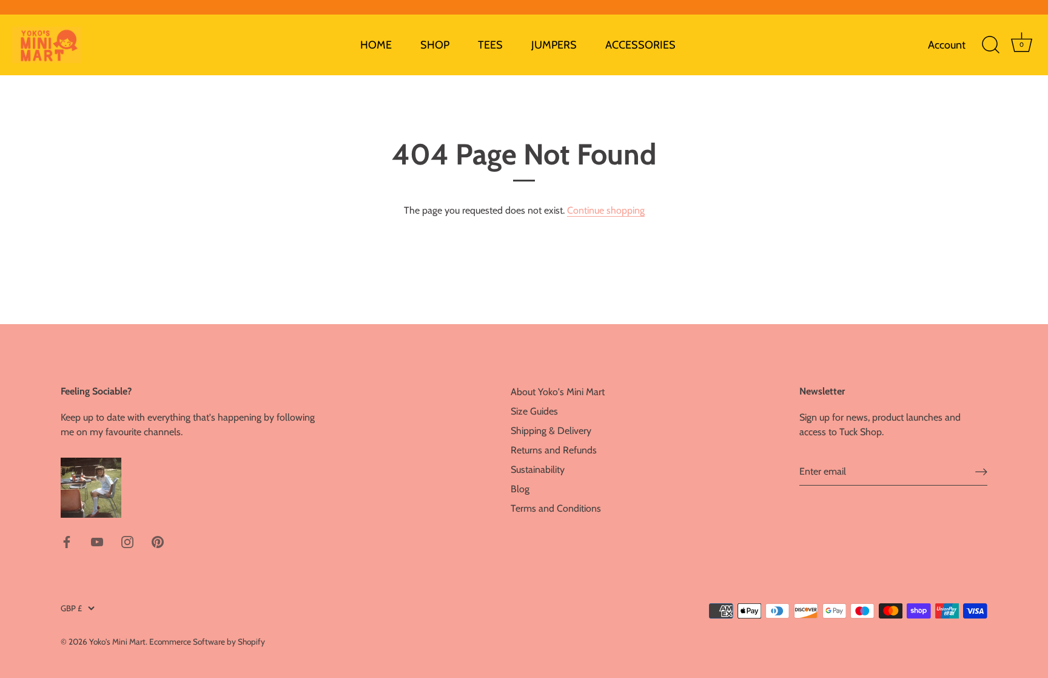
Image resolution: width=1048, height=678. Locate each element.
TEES (490, 45)
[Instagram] (127, 541)
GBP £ (71, 608)
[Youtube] (97, 541)
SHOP (434, 45)
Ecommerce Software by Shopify (207, 641)
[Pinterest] (158, 541)
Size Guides (534, 411)
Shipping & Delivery (551, 430)
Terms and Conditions (556, 508)
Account (947, 45)
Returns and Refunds (554, 450)
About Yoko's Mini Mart (558, 392)
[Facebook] (67, 541)
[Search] (990, 45)
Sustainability (538, 469)
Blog (520, 489)
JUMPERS (554, 45)
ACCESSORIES (640, 45)
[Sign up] (981, 471)
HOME (376, 45)
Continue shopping (606, 210)
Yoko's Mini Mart (117, 641)
